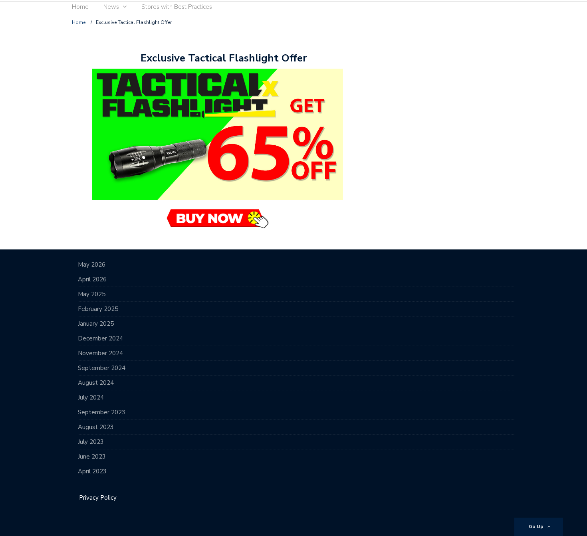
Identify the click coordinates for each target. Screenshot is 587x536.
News (111, 7)
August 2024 (96, 383)
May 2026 (91, 265)
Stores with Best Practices (176, 7)
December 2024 (100, 338)
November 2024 (100, 353)
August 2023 (96, 427)
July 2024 (91, 398)
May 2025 (91, 294)
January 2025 (96, 324)
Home (80, 7)
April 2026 (92, 279)
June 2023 (92, 457)
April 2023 (92, 471)
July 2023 (91, 442)
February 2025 (98, 309)
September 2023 (101, 412)
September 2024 (101, 368)
